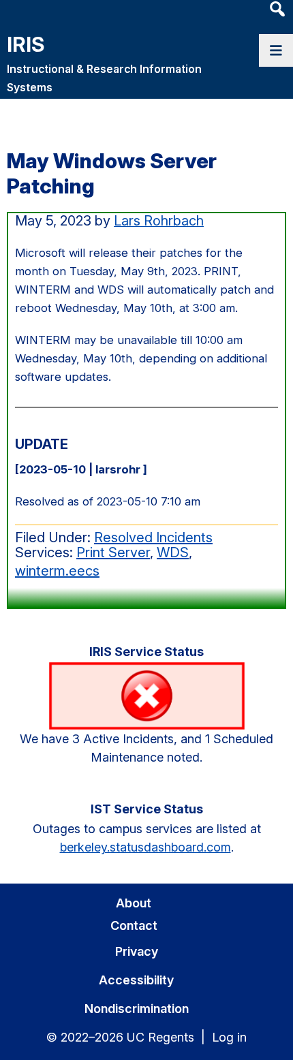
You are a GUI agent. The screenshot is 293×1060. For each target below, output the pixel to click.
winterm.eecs (57, 571)
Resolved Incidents (153, 537)
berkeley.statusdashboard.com (145, 847)
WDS (173, 552)
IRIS (25, 44)
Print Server (113, 552)
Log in (229, 1037)
